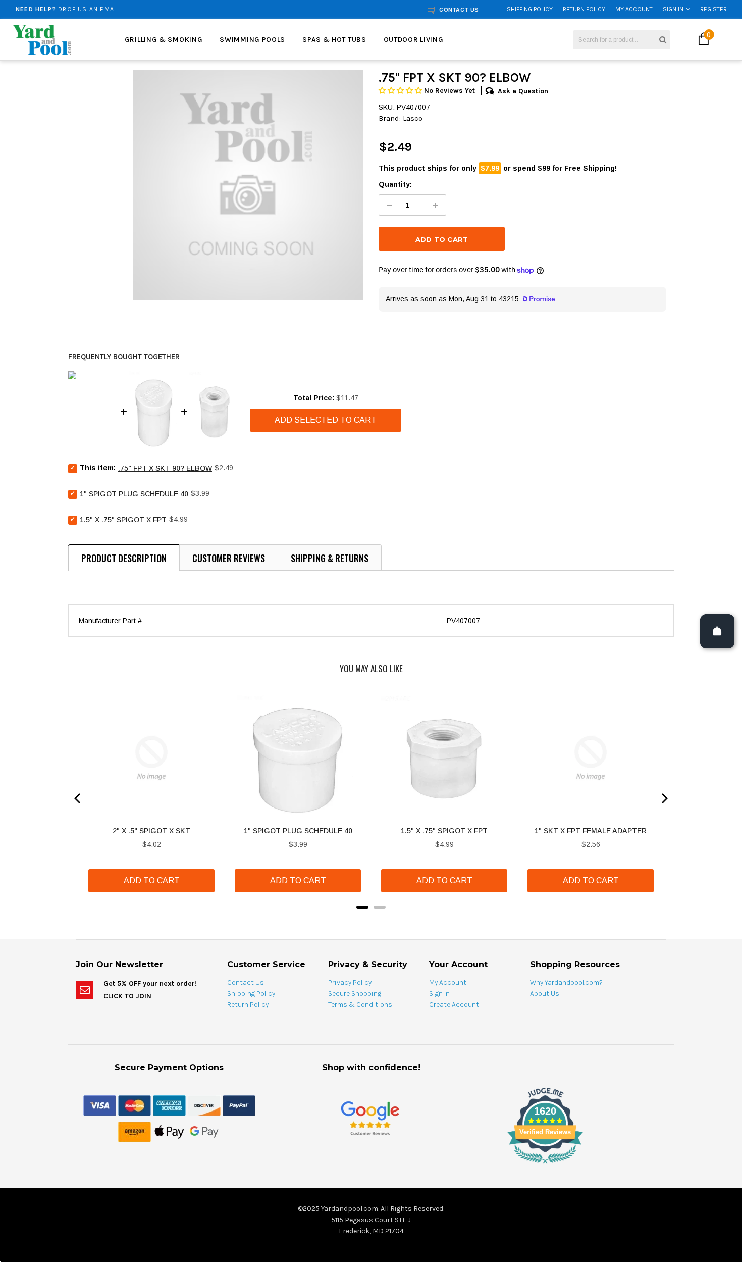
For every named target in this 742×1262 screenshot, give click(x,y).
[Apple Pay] (169, 1131)
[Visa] (99, 1105)
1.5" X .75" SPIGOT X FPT (123, 520)
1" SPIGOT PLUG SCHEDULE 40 (134, 494)
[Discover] (204, 1105)
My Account (634, 9)
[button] (401, 90)
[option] (139, 9)
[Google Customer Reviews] (370, 1118)
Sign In (673, 9)
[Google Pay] (204, 1131)
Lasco (412, 118)
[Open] (717, 631)
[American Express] (169, 1105)
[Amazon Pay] (134, 1131)
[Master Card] (134, 1105)
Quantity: (395, 184)
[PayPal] (239, 1105)
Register (713, 9)
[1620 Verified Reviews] (371, 1165)
